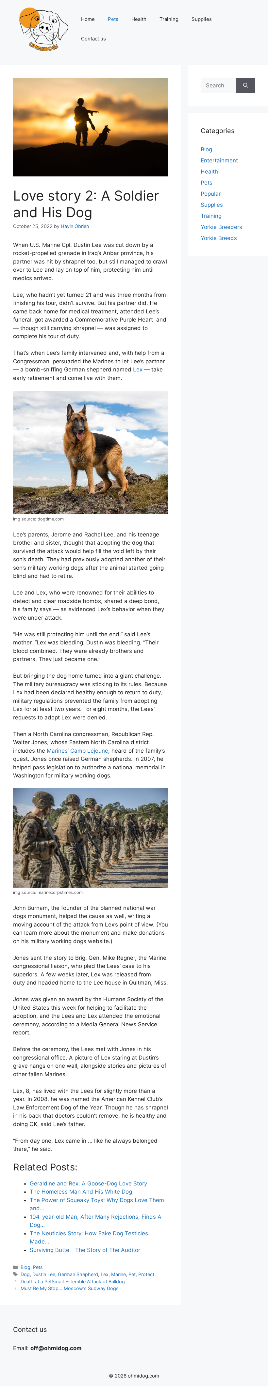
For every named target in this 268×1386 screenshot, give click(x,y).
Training (168, 19)
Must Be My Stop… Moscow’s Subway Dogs (70, 1288)
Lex (137, 369)
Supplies (202, 19)
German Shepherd (78, 1274)
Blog (25, 1267)
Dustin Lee (43, 1274)
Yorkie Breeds (219, 238)
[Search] (245, 86)
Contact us (93, 39)
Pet (132, 1274)
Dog (25, 1274)
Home (88, 19)
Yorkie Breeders (221, 227)
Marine (118, 1274)
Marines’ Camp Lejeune (77, 750)
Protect (146, 1274)
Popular (211, 193)
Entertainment (219, 160)
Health (138, 19)
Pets (113, 19)
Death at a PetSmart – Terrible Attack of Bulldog (73, 1281)
